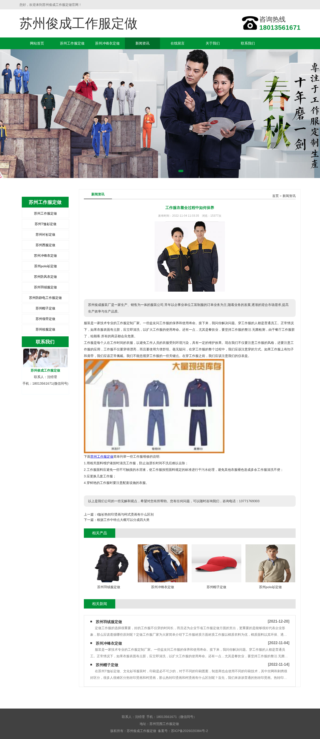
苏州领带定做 (45, 319)
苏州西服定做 (45, 245)
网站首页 (37, 43)
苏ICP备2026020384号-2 (189, 731)
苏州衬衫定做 (45, 234)
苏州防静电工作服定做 (45, 298)
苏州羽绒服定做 (45, 287)
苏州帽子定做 (45, 308)
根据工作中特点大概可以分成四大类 (123, 520)
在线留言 (178, 43)
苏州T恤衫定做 (45, 224)
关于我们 (213, 43)
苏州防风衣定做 (45, 277)
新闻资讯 (142, 43)
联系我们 (248, 43)
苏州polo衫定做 (45, 266)
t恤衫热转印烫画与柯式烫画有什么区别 (125, 514)
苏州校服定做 (45, 329)
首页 (275, 196)
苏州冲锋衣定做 (107, 43)
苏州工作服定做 (72, 43)
